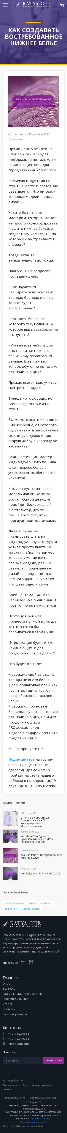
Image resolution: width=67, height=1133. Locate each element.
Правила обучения (14, 1097)
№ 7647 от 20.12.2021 (41, 1118)
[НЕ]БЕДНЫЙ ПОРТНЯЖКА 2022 (40, 873)
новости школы (14, 903)
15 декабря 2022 (39, 134)
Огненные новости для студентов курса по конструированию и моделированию (35, 822)
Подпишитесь (21, 759)
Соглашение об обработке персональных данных (28, 1087)
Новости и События (15, 999)
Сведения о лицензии (43, 1097)
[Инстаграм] (32, 962)
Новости (17, 134)
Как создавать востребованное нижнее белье (41, 856)
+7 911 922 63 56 (18, 1033)
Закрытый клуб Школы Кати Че (22, 994)
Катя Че (16, 139)
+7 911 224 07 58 (18, 1038)
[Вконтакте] (24, 962)
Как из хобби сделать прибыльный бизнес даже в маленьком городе (38, 839)
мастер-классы (31, 908)
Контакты (9, 1009)
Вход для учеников (15, 1014)
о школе (45, 903)
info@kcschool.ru (18, 1043)
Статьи (7, 1004)
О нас (6, 983)
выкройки (11, 908)
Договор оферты (13, 1080)
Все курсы (9, 988)
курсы (32, 903)
